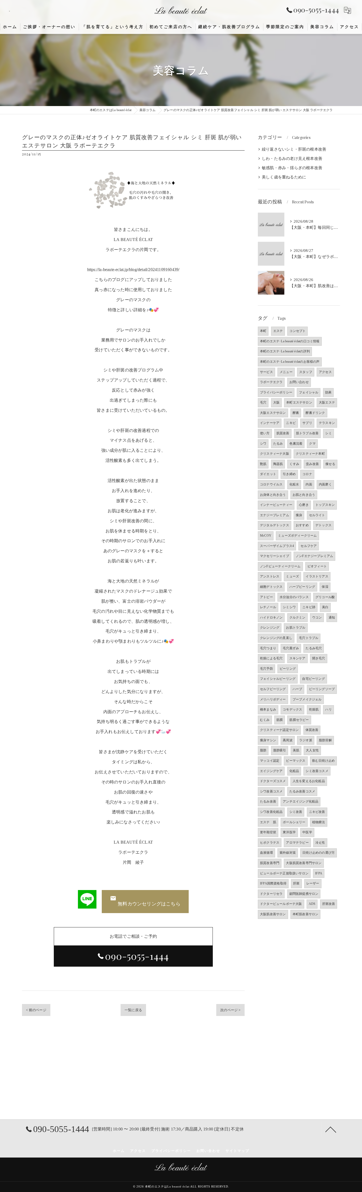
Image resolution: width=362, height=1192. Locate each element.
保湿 (325, 587)
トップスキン (325, 505)
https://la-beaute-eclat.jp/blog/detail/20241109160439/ (133, 269)
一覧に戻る (133, 1010)
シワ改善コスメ (271, 791)
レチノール (268, 607)
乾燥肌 (314, 709)
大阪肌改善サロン (273, 914)
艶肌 (263, 464)
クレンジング (269, 627)
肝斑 (296, 883)
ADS (312, 904)
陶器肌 (278, 464)
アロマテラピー (297, 842)
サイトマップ (237, 1151)
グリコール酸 (325, 597)
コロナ (307, 474)
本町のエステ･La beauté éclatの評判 (285, 351)
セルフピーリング (273, 689)
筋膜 (279, 720)
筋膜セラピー (299, 720)
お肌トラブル (295, 627)
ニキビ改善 (317, 812)
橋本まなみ (268, 709)
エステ (278, 331)
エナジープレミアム (274, 515)
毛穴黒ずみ (291, 648)
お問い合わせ (299, 382)
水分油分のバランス (294, 597)
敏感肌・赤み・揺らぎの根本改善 (292, 168)
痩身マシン (268, 740)
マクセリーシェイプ (274, 556)
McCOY (265, 535)
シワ (263, 443)
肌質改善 (282, 433)
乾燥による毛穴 (271, 658)
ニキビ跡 (308, 607)
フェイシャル (308, 392)
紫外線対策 (288, 852)
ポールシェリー (294, 822)
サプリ (307, 423)
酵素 (296, 413)
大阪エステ (327, 402)
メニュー (286, 372)
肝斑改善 (328, 904)
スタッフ (305, 372)
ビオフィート (317, 566)
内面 (309, 484)
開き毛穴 (318, 658)
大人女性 (312, 750)
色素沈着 (295, 443)
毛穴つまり (268, 648)
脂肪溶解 (325, 740)
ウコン (317, 617)
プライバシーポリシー (276, 392)
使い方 (265, 433)
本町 (263, 331)
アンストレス (269, 576)
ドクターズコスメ (273, 781)
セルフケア (309, 546)
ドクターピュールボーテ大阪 (281, 904)
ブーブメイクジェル (307, 699)
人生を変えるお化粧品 (309, 781)
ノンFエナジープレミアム (314, 556)
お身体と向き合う (273, 495)
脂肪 (263, 750)
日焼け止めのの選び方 (318, 852)
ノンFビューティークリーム (280, 566)
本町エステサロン (299, 402)
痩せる (330, 464)
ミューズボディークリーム (297, 535)
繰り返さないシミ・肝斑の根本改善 (294, 149)
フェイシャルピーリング (277, 679)
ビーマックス (295, 760)
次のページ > (230, 1010)
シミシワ (289, 607)
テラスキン (327, 423)
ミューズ (292, 576)
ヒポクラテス (269, 842)
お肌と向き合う (304, 495)
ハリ (328, 709)
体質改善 (312, 730)
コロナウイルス (271, 484)
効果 (328, 392)
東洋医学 (289, 832)
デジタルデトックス (274, 525)
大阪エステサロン (273, 413)
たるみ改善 (268, 801)
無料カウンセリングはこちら (149, 903)
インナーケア (269, 423)
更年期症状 (268, 832)
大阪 (276, 402)
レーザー (312, 883)
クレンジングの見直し (276, 638)
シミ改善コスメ (317, 771)
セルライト (317, 515)
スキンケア (297, 658)
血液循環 (266, 852)
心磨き (304, 505)
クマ (312, 443)
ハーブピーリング (302, 587)
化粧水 (294, 484)
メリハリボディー (273, 699)
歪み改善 (312, 464)
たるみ (278, 443)
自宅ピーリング (313, 679)
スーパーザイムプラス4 (277, 546)
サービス (266, 372)
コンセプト (297, 331)
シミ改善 (295, 812)
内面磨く (325, 484)
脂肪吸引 (279, 750)
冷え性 (320, 842)
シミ (328, 433)
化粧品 (294, 771)
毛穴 (263, 402)
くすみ (294, 464)
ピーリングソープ (322, 689)
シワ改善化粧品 (271, 812)
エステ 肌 (268, 822)
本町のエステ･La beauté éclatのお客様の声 (290, 361)
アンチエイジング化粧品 (300, 801)
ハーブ (297, 689)
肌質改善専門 (269, 863)
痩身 (299, 515)
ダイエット (268, 474)
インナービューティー (276, 505)
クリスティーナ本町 (310, 453)
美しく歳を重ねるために (284, 177)
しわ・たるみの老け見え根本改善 (292, 158)
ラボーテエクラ (271, 382)
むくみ (265, 720)
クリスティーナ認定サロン (279, 730)
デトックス (323, 525)
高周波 (288, 740)
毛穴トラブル (308, 638)
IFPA (318, 873)
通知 (332, 617)
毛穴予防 (266, 668)
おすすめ (302, 525)
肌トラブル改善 (307, 433)
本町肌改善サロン (306, 914)
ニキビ (291, 423)
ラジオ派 (305, 740)
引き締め (289, 474)
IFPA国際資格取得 (273, 883)
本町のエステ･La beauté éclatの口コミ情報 (290, 341)
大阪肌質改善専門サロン (303, 863)
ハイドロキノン (271, 617)
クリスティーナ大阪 (274, 453)
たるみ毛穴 (314, 648)
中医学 (307, 832)
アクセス (325, 372)
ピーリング (288, 668)
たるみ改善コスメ (302, 791)
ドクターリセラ (271, 894)
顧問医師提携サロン (304, 894)
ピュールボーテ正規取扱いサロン (284, 873)
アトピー (266, 597)
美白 (325, 607)
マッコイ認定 (269, 760)
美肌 (296, 750)
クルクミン (297, 617)
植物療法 (318, 822)
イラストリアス (317, 576)
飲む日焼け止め (323, 760)
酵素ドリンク (315, 413)
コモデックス (292, 709)
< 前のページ (36, 1010)
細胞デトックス (271, 587)
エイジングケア (271, 771)
